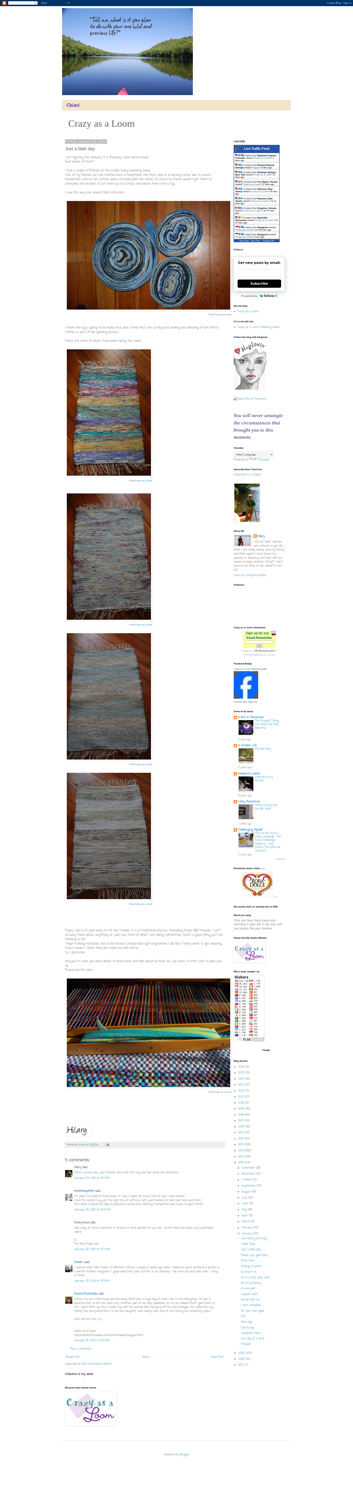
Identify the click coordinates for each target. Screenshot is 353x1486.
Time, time (247, 1261)
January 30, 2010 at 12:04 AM (92, 1210)
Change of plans (251, 1266)
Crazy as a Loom (222, 314)
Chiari (73, 105)
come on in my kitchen (264, 779)
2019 (241, 1109)
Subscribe (259, 283)
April (245, 1216)
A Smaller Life (247, 745)
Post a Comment (80, 1349)
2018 (241, 1115)
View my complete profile (250, 575)
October (247, 1180)
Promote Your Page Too (245, 702)
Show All (280, 859)
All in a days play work (255, 1277)
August (256, 167)
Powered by (249, 296)
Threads (246, 1344)
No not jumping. (251, 1283)
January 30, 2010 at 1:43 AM (91, 1281)
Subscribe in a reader (247, 475)
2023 (242, 1085)
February (248, 1228)
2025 (242, 1073)
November (248, 1174)
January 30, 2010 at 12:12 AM (92, 1249)
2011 (241, 1157)
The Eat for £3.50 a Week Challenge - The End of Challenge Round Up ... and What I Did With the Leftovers (268, 842)
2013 (241, 1145)
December (249, 1168)
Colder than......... (250, 1244)
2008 (241, 1359)
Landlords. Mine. (251, 1333)
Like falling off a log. (254, 1238)
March (246, 1221)
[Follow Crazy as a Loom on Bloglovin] (250, 389)
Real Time (255, 241)
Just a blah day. (251, 1249)
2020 (241, 1103)
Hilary (77, 1167)
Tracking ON (268, 241)
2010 (241, 1163)
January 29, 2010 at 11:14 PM (92, 1178)
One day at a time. (253, 1339)
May (245, 1210)
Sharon (78, 1262)
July (245, 1198)
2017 (241, 1121)
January (247, 1234)
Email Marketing (254, 655)
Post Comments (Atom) (97, 1364)
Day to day (247, 1328)
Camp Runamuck (249, 802)
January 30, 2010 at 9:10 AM (91, 1340)
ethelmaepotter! (84, 1191)
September (249, 1186)
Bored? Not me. (250, 1300)
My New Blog (263, 749)
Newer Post (73, 1357)
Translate (263, 460)
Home (145, 1357)
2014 (241, 1139)
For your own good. (252, 1311)
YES (243, 1316)
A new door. (248, 1288)
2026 (242, 1067)
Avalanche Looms (249, 774)
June (245, 1204)
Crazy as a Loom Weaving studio (258, 327)
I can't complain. (251, 1305)
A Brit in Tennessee (251, 717)
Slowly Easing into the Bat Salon (266, 807)
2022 (242, 1091)
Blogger (184, 1455)
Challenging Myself (250, 830)
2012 (241, 1150)
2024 (242, 1079)
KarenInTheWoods (85, 1294)
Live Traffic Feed (256, 148)
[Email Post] (107, 1145)
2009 (242, 1353)
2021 (241, 1097)
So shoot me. (249, 1272)
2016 (241, 1127)
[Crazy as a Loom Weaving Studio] (246, 698)
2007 (241, 1365)
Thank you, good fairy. (254, 1255)
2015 (241, 1133)
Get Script (244, 241)
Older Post (217, 1357)
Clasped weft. (249, 1294)
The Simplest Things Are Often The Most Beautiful (267, 724)
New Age (246, 1322)
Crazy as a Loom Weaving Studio (250, 669)
